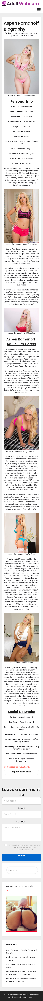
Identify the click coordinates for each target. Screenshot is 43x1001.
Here (8, 890)
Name (21, 794)
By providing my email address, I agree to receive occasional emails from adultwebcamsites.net (24, 847)
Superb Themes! (28, 997)
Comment (21, 821)
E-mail (21, 808)
